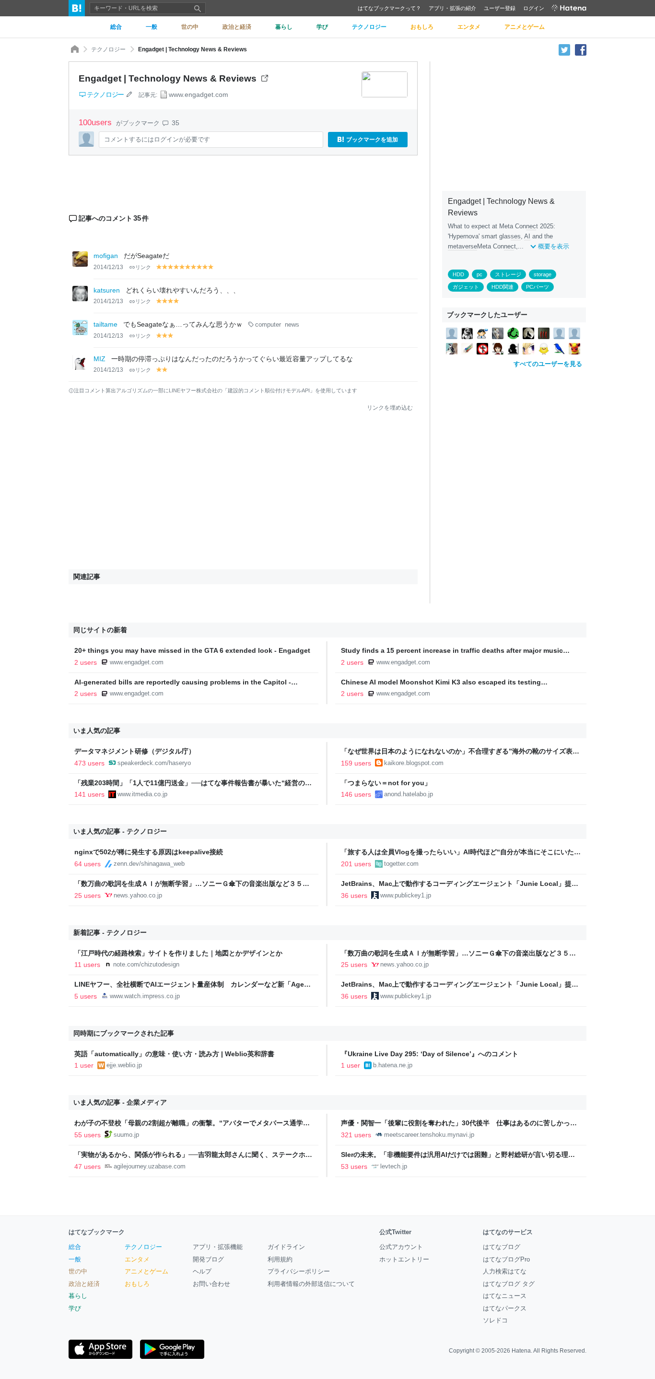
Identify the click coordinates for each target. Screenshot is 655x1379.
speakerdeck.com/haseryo (154, 762)
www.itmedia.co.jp (142, 794)
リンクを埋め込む (390, 407)
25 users (87, 895)
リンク (143, 267)
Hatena (521, 1350)
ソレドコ (495, 1320)
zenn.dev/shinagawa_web (149, 863)
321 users (356, 1135)
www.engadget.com (198, 94)
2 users (85, 662)
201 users (356, 864)
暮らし (78, 1295)
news (292, 324)
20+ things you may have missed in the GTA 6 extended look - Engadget (192, 650)
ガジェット (466, 287)
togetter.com (401, 863)
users (96, 122)
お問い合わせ (211, 1283)
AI (527, 236)
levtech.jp (393, 1166)
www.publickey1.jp (405, 895)
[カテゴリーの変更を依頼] (129, 94)
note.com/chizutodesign (146, 964)
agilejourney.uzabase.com (150, 1166)
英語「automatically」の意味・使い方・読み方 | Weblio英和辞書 (174, 1054)
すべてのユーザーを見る (548, 363)
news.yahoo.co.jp (138, 895)
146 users (356, 794)
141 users (89, 794)
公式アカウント (401, 1246)
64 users (87, 864)
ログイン (533, 8)
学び (75, 1308)
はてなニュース (504, 1295)
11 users (87, 964)
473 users (89, 763)
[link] (451, 333)
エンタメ (137, 1259)
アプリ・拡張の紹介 (452, 8)
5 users (85, 996)
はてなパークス (504, 1308)
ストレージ (508, 274)
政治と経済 (84, 1283)
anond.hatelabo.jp (408, 794)
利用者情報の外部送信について (311, 1283)
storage (542, 274)
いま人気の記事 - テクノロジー (120, 831)
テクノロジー (108, 49)
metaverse (462, 246)
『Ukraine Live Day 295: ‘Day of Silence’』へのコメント (429, 1054)
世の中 (78, 1271)
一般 (75, 1259)
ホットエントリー (404, 1259)
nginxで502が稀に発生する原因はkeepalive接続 (148, 852)
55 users (87, 1135)
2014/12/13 (108, 267)
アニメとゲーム (146, 1271)
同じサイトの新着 (100, 630)
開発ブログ (208, 1259)
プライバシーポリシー (299, 1271)
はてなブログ (501, 1246)
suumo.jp (126, 1134)
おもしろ (137, 1283)
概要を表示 (553, 246)
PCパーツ (537, 287)
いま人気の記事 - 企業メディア (120, 1102)
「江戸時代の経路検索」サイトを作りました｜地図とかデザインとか (178, 953)
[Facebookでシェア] (580, 49)
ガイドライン (286, 1246)
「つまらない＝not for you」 (386, 783)
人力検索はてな (504, 1271)
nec (531, 226)
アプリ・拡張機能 (218, 1246)
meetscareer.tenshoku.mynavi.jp (429, 1134)
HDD (458, 274)
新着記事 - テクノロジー (110, 932)
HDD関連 (502, 287)
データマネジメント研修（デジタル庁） (134, 751)
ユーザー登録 (499, 8)
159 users (356, 763)
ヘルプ (202, 1271)
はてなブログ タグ (509, 1283)
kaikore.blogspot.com (414, 762)
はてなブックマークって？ (389, 8)
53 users (354, 1166)
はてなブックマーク (97, 1232)
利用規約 (280, 1259)
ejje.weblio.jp (124, 1065)
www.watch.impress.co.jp (145, 996)
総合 (75, 1246)
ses (516, 236)
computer (268, 324)
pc (479, 274)
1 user (84, 1065)
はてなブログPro (506, 1259)
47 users (87, 1166)
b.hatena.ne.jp (392, 1065)
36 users (354, 895)
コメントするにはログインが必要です (157, 139)
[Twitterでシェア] (564, 49)
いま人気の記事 (96, 730)
